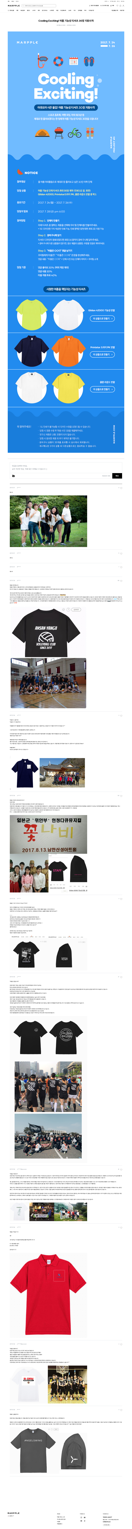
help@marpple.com (106, 1521)
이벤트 (58, 1521)
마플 (9, 1)
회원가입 (122, 1)
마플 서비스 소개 (61, 1517)
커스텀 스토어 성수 (61, 1519)
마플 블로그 (59, 1523)
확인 (117, 476)
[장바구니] (120, 6)
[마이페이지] (123, 6)
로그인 (118, 1)
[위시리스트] (117, 6)
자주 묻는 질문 (106, 1524)
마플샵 (12, 1)
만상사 (17, 1)
